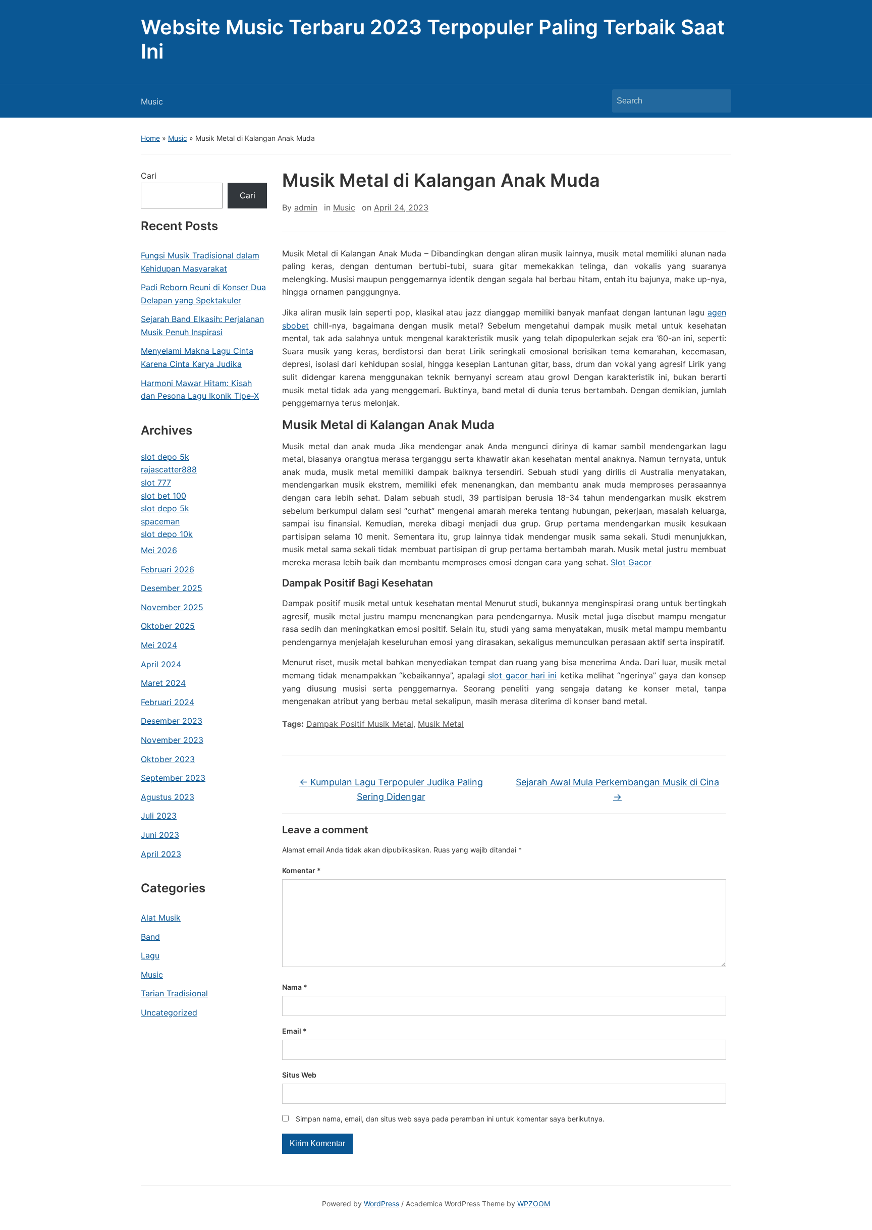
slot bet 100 (163, 496)
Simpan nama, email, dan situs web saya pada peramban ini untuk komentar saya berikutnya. (450, 1118)
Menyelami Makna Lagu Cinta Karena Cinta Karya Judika (197, 357)
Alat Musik (161, 918)
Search (718, 101)
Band (150, 937)
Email (294, 1031)
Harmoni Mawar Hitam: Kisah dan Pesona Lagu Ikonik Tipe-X (200, 389)
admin (305, 207)
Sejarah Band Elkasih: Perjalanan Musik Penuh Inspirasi (202, 325)
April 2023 (161, 854)
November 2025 (172, 607)
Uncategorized (169, 1012)
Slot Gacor (631, 562)
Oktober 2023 (168, 759)
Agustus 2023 (167, 797)
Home (150, 138)
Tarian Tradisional (174, 993)
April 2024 (161, 664)
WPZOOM (533, 1203)
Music (152, 101)
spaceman (160, 521)
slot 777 (156, 482)
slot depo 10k (167, 534)
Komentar (301, 870)
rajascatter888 (169, 469)
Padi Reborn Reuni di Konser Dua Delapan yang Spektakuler (203, 293)
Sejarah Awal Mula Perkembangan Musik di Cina (617, 789)
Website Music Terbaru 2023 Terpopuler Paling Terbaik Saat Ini (433, 39)
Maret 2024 (163, 683)
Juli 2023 (159, 816)
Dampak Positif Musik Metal (359, 724)
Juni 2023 (160, 835)
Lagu (150, 955)
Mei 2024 (159, 645)
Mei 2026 (159, 550)
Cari (148, 176)
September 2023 (173, 778)
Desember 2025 (171, 588)
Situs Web (299, 1075)
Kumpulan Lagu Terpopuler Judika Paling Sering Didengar (391, 789)
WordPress (381, 1203)
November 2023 (172, 740)
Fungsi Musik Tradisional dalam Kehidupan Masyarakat (200, 262)
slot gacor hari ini (522, 675)
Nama (294, 987)
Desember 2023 (171, 721)
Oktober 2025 (168, 626)
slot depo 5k (165, 457)
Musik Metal (441, 724)
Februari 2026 (167, 569)
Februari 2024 (167, 702)
